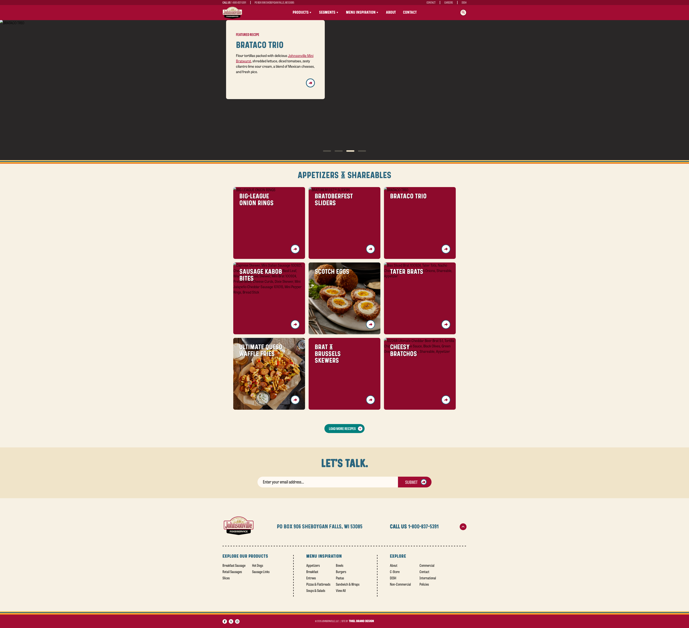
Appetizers (313, 565)
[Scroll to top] (463, 526)
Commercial (427, 565)
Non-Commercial (400, 584)
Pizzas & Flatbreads (318, 584)
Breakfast (312, 571)
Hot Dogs (257, 565)
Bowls (339, 565)
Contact (431, 2)
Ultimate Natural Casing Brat (265, 67)
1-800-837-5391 (238, 2)
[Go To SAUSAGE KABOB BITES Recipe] (310, 88)
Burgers (341, 571)
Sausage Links (260, 571)
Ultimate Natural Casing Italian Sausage (284, 56)
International (428, 577)
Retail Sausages (232, 571)
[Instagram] (237, 621)
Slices (226, 577)
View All (341, 590)
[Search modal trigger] (463, 12)
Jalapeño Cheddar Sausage (286, 72)
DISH (464, 2)
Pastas (340, 577)
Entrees (311, 577)
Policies (424, 584)
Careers (448, 2)
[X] (231, 621)
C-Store (395, 571)
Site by (357, 621)
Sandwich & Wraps (347, 584)
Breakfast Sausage (233, 565)
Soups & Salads (315, 590)
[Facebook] (224, 621)
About (391, 12)
